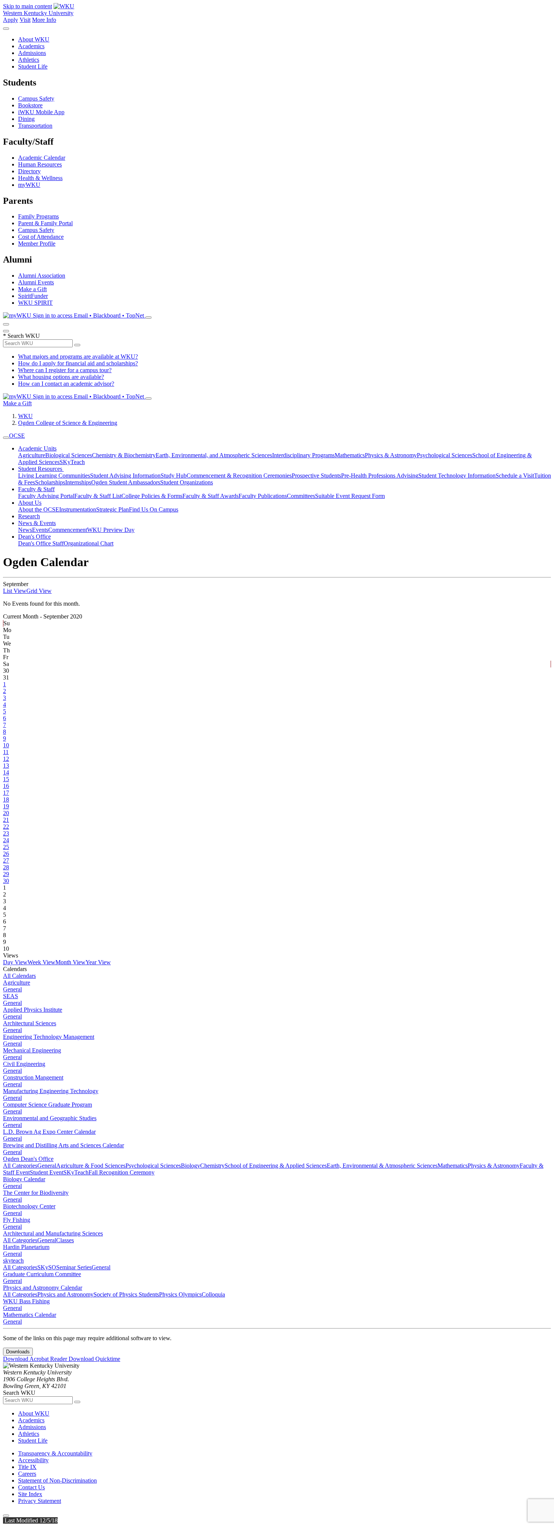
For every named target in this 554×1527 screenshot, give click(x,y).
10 (6, 745)
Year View (98, 962)
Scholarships (50, 482)
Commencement (67, 530)
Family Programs (38, 216)
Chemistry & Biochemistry (124, 455)
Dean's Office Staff (41, 543)
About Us (29, 502)
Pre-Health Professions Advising (379, 475)
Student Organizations (186, 482)
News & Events (37, 523)
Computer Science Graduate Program (47, 1104)
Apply (10, 20)
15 (6, 779)
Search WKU (21, 336)
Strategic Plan (112, 509)
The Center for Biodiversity (36, 1193)
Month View (70, 962)
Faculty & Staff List (97, 496)
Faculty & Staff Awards (210, 496)
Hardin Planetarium (26, 1247)
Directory (29, 171)
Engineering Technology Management (48, 1037)
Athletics (28, 59)
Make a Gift (32, 289)
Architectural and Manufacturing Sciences (53, 1233)
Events (40, 530)
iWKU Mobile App (41, 112)
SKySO (46, 1267)
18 (6, 799)
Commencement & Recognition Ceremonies (239, 475)
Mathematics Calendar (29, 1315)
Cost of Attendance (41, 237)
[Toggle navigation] (6, 438)
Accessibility (33, 1460)
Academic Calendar (41, 157)
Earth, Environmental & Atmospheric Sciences (382, 1165)
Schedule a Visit (515, 475)
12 (6, 759)
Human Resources (40, 164)
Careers (27, 1474)
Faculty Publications (263, 496)
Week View (41, 962)
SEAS (10, 996)
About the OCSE (38, 509)
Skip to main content (27, 6)
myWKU (29, 185)
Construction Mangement (33, 1077)
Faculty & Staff (36, 489)
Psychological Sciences (444, 455)
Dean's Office (34, 536)
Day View (15, 962)
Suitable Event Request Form (350, 496)
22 (6, 826)
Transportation (35, 125)
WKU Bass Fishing (26, 1301)
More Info (44, 20)
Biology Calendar (24, 1179)
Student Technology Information (457, 475)
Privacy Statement (39, 1501)
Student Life (32, 66)
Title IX (27, 1467)
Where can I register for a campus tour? (65, 370)
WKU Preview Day (111, 530)
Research (29, 516)
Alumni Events (36, 282)
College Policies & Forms (151, 496)
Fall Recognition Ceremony (122, 1172)
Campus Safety (36, 98)
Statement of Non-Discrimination (57, 1480)
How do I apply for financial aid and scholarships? (78, 363)
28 (6, 867)
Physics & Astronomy (391, 455)
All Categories (20, 1165)
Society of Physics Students (126, 1294)
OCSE (17, 435)
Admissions (32, 53)
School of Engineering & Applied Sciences (276, 1165)
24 (6, 840)
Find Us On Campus (153, 509)
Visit (25, 20)
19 (6, 806)
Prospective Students (316, 475)
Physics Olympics (180, 1294)
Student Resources (41, 469)
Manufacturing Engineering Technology (50, 1091)
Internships (78, 482)
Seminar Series (74, 1267)
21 (6, 820)
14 (6, 772)
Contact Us (31, 1487)
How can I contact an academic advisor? (66, 383)
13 (6, 765)
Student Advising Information (125, 475)
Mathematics (350, 455)
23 (6, 833)
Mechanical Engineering (32, 1050)
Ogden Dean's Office (28, 1159)
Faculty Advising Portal (46, 496)
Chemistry (212, 1165)
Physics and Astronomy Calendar (42, 1287)
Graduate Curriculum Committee (42, 1274)
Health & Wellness (40, 178)
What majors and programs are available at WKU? (78, 356)
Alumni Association (41, 275)
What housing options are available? (61, 377)
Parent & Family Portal (45, 223)
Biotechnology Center (29, 1206)
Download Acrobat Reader (36, 1359)
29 (6, 874)
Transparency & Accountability (55, 1453)
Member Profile (36, 243)
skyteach (13, 1260)
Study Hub (174, 475)
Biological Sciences (68, 455)
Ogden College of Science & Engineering (67, 423)
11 (6, 752)
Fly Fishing (16, 1220)
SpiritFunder (33, 296)
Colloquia (213, 1294)
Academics (31, 46)
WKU (25, 416)
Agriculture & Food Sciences (90, 1165)
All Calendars (19, 976)
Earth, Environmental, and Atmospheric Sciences (214, 455)
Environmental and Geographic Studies (49, 1118)
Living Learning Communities (54, 475)
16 (6, 786)
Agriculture (31, 455)
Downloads (18, 1351)
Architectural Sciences (29, 1023)
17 (6, 792)
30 (6, 881)
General (12, 989)
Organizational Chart (88, 543)
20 (6, 813)
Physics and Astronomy (65, 1294)
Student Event (46, 1172)
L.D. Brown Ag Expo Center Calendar (49, 1131)
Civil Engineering (24, 1064)
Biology (190, 1165)
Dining (26, 119)
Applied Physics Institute (32, 1009)
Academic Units (37, 448)
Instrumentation (77, 509)
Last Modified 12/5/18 (30, 1520)
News (25, 530)
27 (6, 860)
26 (6, 854)
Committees (301, 496)
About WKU (33, 39)
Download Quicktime (94, 1359)
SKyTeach (72, 462)
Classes (65, 1240)
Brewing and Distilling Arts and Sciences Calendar (63, 1145)
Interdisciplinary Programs (303, 455)
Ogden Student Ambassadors (125, 482)
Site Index (30, 1494)
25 (6, 847)
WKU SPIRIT (35, 302)
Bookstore (30, 105)
